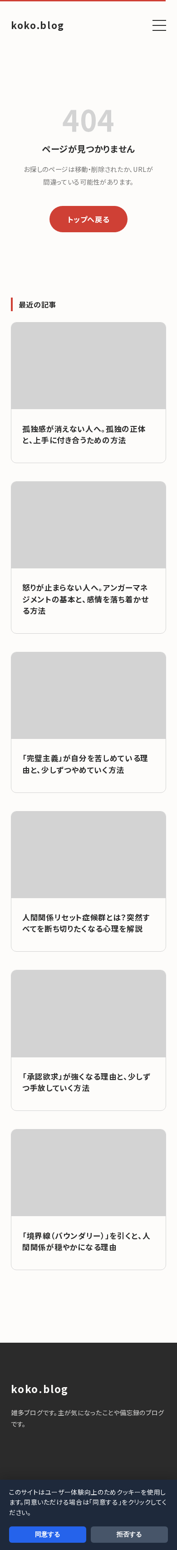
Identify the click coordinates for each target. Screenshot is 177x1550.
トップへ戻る (89, 219)
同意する (47, 1534)
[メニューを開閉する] (159, 25)
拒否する (129, 1534)
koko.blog (37, 25)
